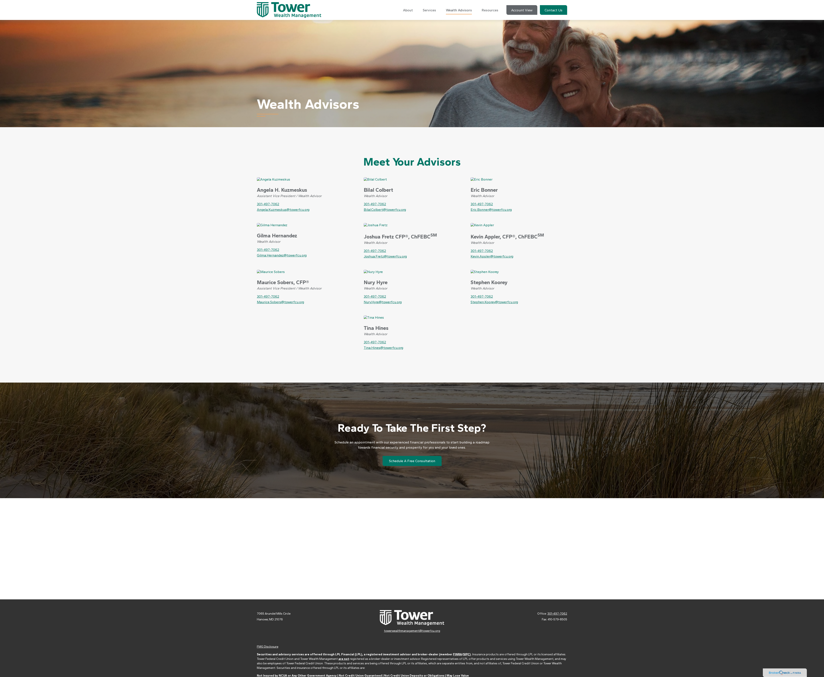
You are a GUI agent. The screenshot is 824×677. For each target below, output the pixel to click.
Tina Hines (376, 328)
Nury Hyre (376, 282)
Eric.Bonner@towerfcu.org (491, 210)
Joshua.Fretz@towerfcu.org (385, 256)
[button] (408, 10)
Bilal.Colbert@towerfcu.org (385, 210)
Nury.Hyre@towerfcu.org (383, 302)
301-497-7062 (268, 204)
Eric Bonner (484, 190)
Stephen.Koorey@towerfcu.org (494, 302)
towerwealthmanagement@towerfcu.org (412, 631)
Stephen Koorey (489, 282)
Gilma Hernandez (277, 235)
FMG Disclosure (267, 646)
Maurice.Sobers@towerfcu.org (280, 302)
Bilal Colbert (378, 190)
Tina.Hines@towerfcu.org (383, 348)
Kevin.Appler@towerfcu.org (492, 256)
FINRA (457, 654)
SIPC (466, 654)
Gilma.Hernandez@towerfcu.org (282, 255)
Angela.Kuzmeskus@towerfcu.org (283, 210)
